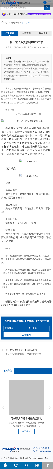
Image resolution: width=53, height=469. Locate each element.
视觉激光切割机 (23, 132)
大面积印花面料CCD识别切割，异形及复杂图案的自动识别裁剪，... (26, 424)
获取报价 (26, 431)
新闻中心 (15, 23)
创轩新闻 (26, 33)
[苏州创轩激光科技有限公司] (26, 3)
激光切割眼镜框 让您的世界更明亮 (25, 354)
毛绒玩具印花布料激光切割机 (26, 418)
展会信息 (43, 33)
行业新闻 (25, 23)
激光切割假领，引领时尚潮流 (23, 350)
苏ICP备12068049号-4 (38, 458)
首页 (6, 23)
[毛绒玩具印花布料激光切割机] (26, 397)
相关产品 (7, 370)
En (45, 2)
